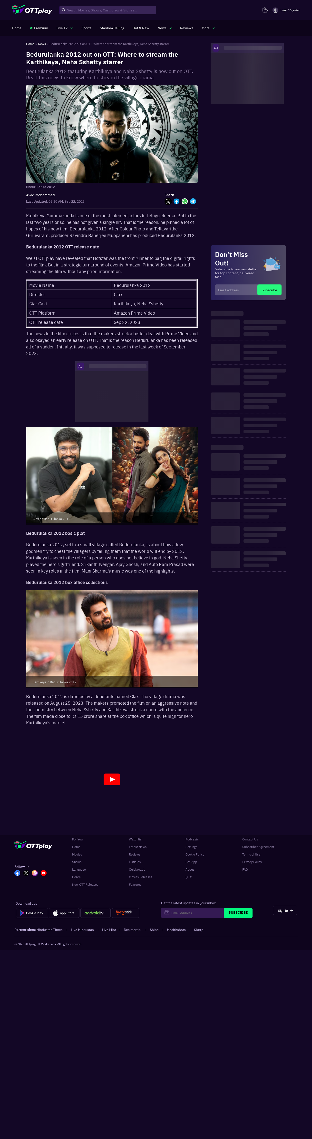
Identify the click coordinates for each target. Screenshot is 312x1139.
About (189, 869)
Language (79, 869)
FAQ (245, 869)
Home (76, 847)
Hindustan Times (50, 929)
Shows (76, 862)
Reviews (134, 854)
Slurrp (198, 929)
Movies (77, 854)
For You (77, 839)
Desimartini (133, 929)
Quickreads (137, 869)
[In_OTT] (35, 873)
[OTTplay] (32, 10)
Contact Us (250, 839)
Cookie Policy (194, 854)
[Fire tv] (125, 913)
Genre (76, 877)
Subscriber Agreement (258, 847)
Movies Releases (140, 877)
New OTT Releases (85, 884)
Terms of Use (251, 854)
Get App (191, 862)
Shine (154, 929)
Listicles (135, 862)
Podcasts (192, 839)
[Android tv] (95, 913)
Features (135, 884)
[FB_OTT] (17, 873)
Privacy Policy (252, 862)
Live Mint (109, 929)
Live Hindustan (82, 929)
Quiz (188, 877)
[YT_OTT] (44, 873)
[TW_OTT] (26, 873)
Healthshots (176, 929)
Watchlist (136, 839)
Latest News (137, 847)
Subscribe (269, 289)
